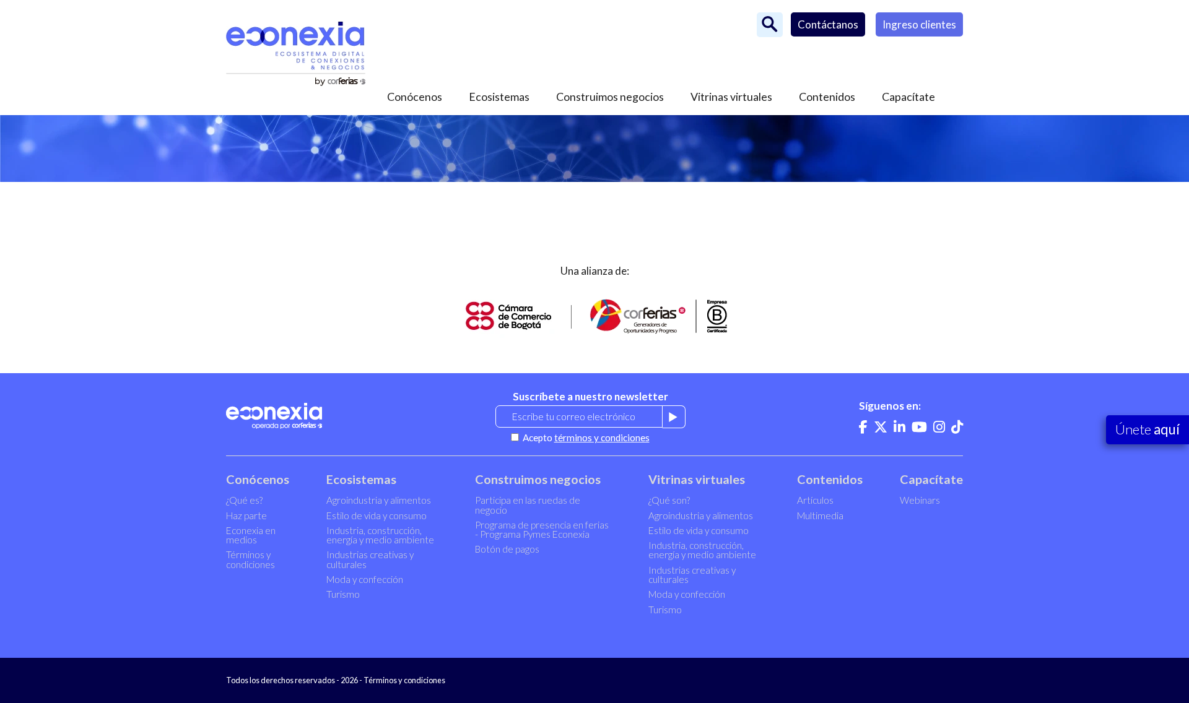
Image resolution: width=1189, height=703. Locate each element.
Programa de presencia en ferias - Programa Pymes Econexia (542, 529)
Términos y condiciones (250, 559)
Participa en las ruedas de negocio (527, 504)
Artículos (815, 500)
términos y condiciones (602, 437)
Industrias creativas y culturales (370, 559)
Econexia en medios (251, 535)
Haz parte (246, 515)
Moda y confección (364, 579)
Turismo (343, 594)
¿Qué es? (244, 500)
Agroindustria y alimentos (378, 500)
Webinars (920, 500)
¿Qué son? (669, 500)
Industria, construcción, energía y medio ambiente (380, 535)
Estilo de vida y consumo (376, 515)
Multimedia (820, 515)
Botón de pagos (507, 548)
